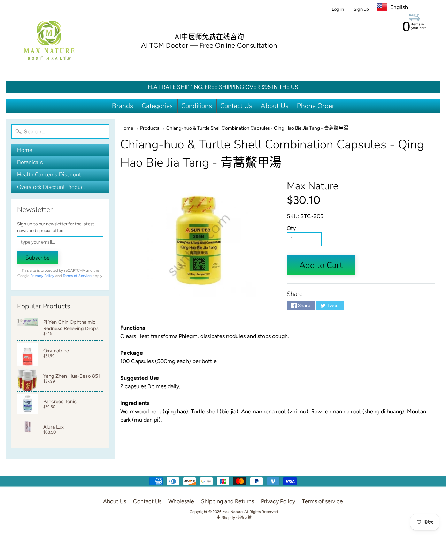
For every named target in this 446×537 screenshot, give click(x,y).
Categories (157, 105)
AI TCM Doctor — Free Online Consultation (209, 45)
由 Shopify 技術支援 (234, 517)
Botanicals (30, 162)
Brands (122, 105)
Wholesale (181, 501)
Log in (338, 9)
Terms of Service (77, 276)
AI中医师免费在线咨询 (209, 36)
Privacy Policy (42, 276)
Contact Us (236, 105)
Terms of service (322, 501)
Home (24, 150)
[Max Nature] (49, 40)
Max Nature (312, 186)
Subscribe (37, 258)
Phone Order (315, 105)
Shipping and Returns (227, 501)
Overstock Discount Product (51, 187)
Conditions (196, 105)
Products (149, 128)
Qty (291, 228)
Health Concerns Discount (49, 174)
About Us (275, 105)
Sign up (361, 9)
